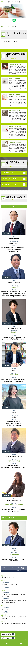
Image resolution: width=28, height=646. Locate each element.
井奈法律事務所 (14, 374)
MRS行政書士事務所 (14, 287)
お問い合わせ (5, 638)
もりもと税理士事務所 (14, 554)
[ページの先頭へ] (25, 639)
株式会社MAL (14, 332)
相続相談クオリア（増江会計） (14, 461)
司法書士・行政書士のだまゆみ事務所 (14, 504)
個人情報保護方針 (6, 634)
